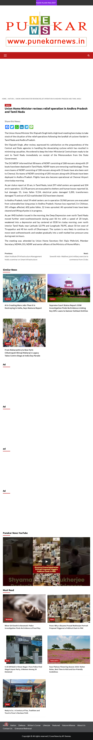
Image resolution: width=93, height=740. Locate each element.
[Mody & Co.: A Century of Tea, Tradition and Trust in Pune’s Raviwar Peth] (24, 693)
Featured (56, 725)
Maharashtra (54, 661)
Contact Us (7, 728)
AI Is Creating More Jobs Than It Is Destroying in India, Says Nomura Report (23, 307)
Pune (52, 620)
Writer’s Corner (34, 725)
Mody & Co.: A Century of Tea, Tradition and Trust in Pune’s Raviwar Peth (22, 711)
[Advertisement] (46, 77)
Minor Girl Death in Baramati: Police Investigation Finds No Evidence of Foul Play (22, 627)
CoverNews (54, 736)
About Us (81, 725)
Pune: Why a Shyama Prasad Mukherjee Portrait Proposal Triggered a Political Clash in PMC (68, 627)
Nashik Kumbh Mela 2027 (46, 3)
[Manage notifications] (6, 724)
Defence (21, 725)
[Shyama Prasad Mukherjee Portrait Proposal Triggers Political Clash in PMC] (46, 561)
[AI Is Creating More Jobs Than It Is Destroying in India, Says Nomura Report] (24, 288)
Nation (8, 105)
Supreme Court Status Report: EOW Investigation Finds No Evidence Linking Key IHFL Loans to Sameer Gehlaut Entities (68, 308)
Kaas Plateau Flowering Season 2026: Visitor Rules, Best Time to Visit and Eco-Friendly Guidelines (67, 669)
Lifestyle (46, 725)
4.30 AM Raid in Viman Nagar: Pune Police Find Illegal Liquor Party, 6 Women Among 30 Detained (23, 669)
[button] (5, 55)
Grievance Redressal (23, 728)
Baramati (9, 620)
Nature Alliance (68, 725)
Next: (69, 256)
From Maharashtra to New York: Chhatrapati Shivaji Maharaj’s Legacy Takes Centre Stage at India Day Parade (22, 353)
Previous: (23, 256)
